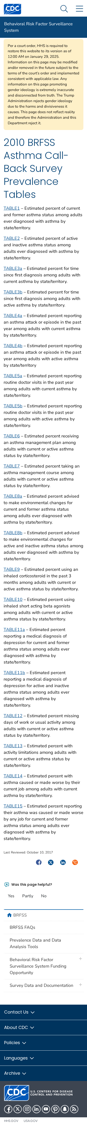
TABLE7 (12, 466)
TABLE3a (13, 268)
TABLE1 (12, 208)
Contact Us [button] (17, 1012)
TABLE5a (13, 376)
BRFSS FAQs (22, 927)
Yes (11, 896)
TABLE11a (14, 629)
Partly (27, 896)
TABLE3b (13, 292)
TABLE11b (14, 673)
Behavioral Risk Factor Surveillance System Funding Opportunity (38, 966)
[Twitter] (18, 1109)
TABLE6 (12, 436)
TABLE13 (13, 746)
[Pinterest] (55, 1109)
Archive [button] (12, 1073)
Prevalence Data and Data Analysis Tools (35, 943)
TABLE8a (13, 496)
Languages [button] (16, 1058)
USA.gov (31, 1121)
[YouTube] (46, 1109)
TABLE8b (13, 533)
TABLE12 (13, 716)
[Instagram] (27, 1109)
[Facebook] (8, 1109)
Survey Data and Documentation (41, 985)
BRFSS (20, 915)
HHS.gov (11, 1121)
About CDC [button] (16, 1027)
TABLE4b (13, 346)
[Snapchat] (65, 1109)
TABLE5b (13, 406)
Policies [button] (12, 1043)
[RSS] (74, 1109)
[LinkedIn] (36, 1109)
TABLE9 (12, 569)
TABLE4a (13, 316)
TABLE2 (12, 238)
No (43, 896)
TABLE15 (13, 806)
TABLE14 (13, 776)
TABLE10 (13, 599)
